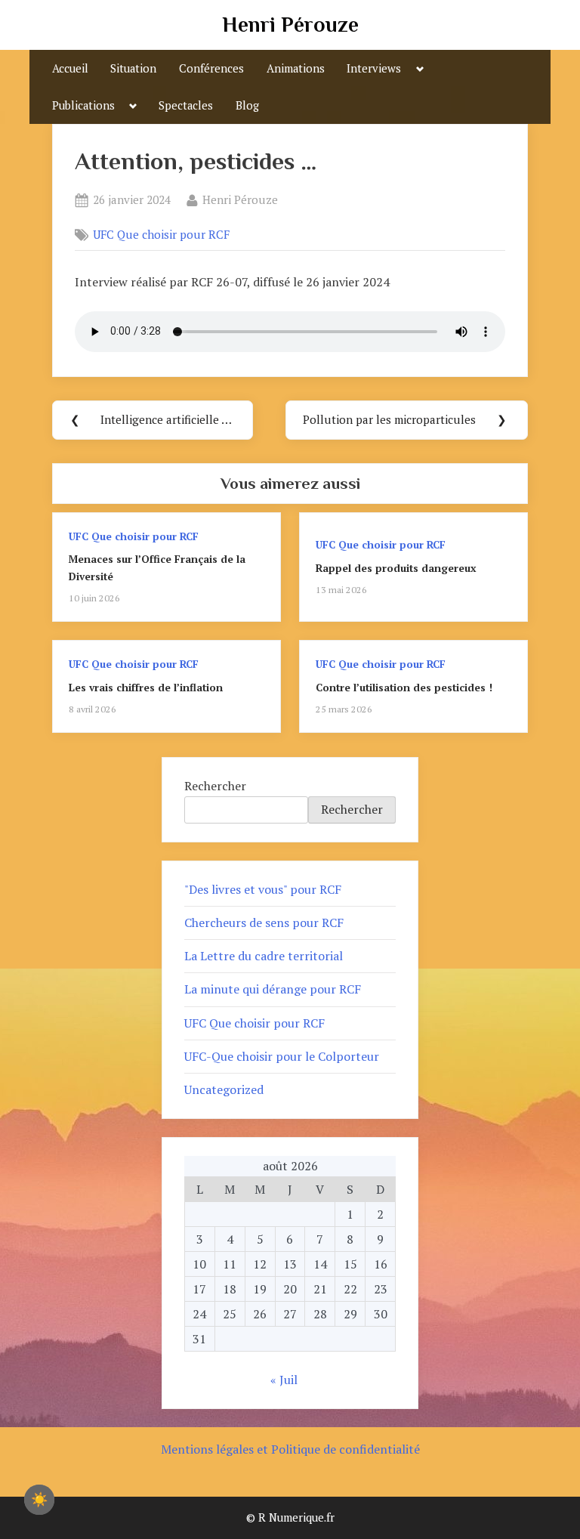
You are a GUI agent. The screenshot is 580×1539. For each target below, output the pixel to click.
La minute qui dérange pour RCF (272, 989)
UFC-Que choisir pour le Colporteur (281, 1056)
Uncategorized (224, 1089)
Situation (133, 68)
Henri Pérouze (290, 24)
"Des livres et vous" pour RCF (262, 889)
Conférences (211, 68)
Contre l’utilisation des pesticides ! (404, 687)
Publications (83, 105)
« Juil (284, 1379)
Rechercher (215, 785)
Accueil (70, 68)
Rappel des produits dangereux (396, 568)
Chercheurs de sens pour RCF (264, 922)
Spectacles (186, 105)
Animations (296, 68)
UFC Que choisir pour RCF (161, 235)
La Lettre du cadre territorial (263, 955)
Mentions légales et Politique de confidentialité (290, 1449)
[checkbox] (39, 1500)
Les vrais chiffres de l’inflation (146, 687)
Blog (247, 105)
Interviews (374, 68)
